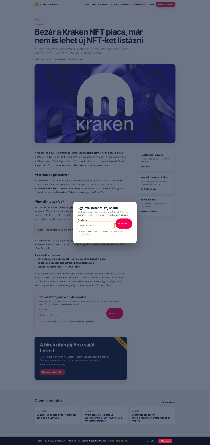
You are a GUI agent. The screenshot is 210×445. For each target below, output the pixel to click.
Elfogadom (165, 441)
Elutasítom (151, 441)
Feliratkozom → (124, 224)
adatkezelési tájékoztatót (117, 441)
